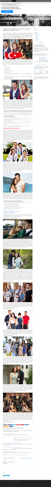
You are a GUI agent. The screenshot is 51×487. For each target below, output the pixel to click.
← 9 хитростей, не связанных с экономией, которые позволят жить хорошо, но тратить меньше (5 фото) (9, 458)
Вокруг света (37, 34)
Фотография (37, 39)
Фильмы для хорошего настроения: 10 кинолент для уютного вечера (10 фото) (43, 58)
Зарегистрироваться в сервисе (8, 212)
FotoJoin (8, 481)
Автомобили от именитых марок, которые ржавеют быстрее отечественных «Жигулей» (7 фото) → (26, 458)
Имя (3, 472)
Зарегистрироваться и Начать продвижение (11, 128)
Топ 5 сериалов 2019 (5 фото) (17, 447)
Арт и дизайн (37, 35)
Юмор (36, 40)
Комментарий (5, 463)
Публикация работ (17, 481)
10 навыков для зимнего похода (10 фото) (8, 433)
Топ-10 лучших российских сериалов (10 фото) (9, 429)
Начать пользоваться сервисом (7, 11)
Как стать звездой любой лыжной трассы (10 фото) (10, 451)
